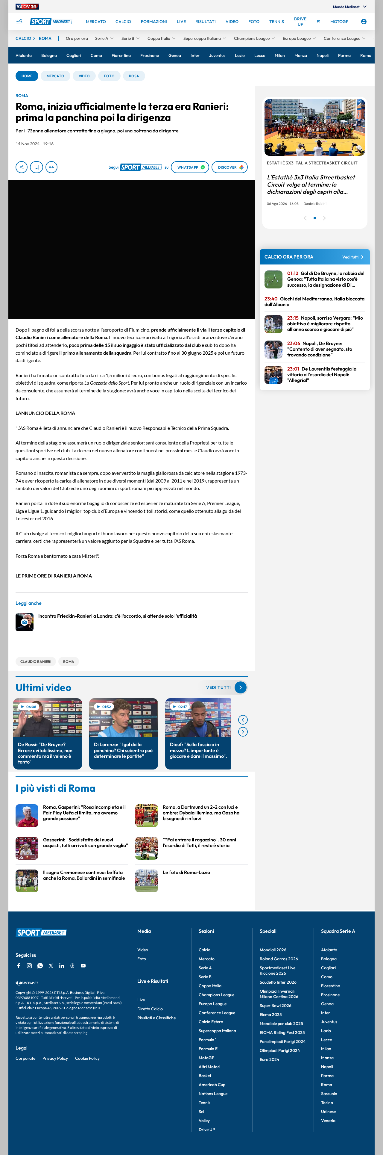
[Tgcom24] (27, 7)
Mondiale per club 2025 (281, 1023)
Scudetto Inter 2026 (278, 982)
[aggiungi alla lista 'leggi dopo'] (36, 167)
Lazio (326, 1030)
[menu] (19, 21)
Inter (325, 1012)
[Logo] (52, 21)
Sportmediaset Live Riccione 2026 (277, 970)
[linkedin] (62, 966)
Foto (141, 959)
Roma (326, 1084)
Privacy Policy (55, 1058)
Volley (204, 1120)
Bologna (329, 959)
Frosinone (330, 994)
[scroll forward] (243, 732)
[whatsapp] (40, 966)
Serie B (205, 976)
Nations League (213, 1093)
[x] (51, 966)
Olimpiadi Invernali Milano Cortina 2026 (279, 993)
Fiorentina (330, 985)
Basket (205, 1075)
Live (141, 1000)
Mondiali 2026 (273, 950)
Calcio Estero (211, 1021)
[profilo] (364, 21)
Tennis (204, 1102)
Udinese (328, 1111)
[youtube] (83, 966)
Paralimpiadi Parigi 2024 (283, 1041)
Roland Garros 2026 (279, 959)
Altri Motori (209, 1066)
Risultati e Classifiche (156, 1018)
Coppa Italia (210, 985)
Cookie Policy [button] (87, 1058)
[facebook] (19, 966)
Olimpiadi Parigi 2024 (280, 1050)
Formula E (208, 1048)
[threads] (72, 966)
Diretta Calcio (150, 1009)
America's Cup (212, 1084)
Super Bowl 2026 (275, 1005)
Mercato (207, 959)
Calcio (204, 950)
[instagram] (29, 966)
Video (142, 950)
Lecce (326, 1039)
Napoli (327, 1066)
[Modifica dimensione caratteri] (51, 167)
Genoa (327, 1003)
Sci (201, 1111)
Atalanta (329, 950)
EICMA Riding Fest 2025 (282, 1032)
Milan (326, 1048)
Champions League (216, 994)
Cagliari (328, 967)
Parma (327, 1075)
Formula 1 (208, 1039)
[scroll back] (243, 720)
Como (326, 976)
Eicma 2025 (271, 1014)
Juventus (329, 1021)
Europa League (213, 1003)
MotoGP (206, 1057)
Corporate (25, 1058)
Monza (327, 1057)
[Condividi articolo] (22, 167)
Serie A (205, 967)
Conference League (217, 1012)
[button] (27, 76)
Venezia (328, 1120)
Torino (327, 1102)
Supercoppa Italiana (217, 1030)
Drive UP (207, 1129)
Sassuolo (329, 1093)
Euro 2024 (269, 1059)
